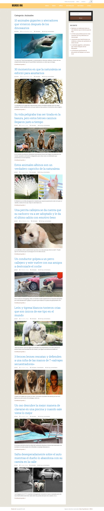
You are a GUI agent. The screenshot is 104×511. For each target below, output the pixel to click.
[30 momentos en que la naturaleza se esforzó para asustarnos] (39, 91)
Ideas (54, 5)
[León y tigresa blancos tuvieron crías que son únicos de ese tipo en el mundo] (39, 333)
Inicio (47, 5)
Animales (37, 31)
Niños (61, 5)
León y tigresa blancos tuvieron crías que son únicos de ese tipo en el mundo (37, 311)
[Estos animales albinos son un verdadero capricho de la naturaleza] (39, 186)
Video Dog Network (84, 509)
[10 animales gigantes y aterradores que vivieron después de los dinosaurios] (39, 46)
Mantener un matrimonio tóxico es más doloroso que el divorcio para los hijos (81, 30)
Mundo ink (13, 509)
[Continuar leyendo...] (20, 64)
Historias (80, 5)
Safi (16, 125)
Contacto (83, 1)
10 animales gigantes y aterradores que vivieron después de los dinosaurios (36, 24)
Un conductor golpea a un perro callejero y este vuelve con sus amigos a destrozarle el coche (38, 262)
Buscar (80, 18)
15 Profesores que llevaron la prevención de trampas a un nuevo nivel (80, 52)
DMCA (77, 1)
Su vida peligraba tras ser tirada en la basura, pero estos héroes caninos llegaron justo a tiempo (37, 118)
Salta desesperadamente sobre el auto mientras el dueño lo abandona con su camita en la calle (38, 457)
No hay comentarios (48, 31)
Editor (17, 31)
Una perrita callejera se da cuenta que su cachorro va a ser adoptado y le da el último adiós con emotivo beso (38, 213)
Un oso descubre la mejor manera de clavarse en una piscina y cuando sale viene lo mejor (38, 409)
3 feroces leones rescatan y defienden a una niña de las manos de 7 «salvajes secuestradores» (39, 360)
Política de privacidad (69, 1)
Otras (89, 5)
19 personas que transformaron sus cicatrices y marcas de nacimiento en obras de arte (81, 41)
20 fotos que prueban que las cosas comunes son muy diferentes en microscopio (80, 35)
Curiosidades (40, 367)
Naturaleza (70, 5)
